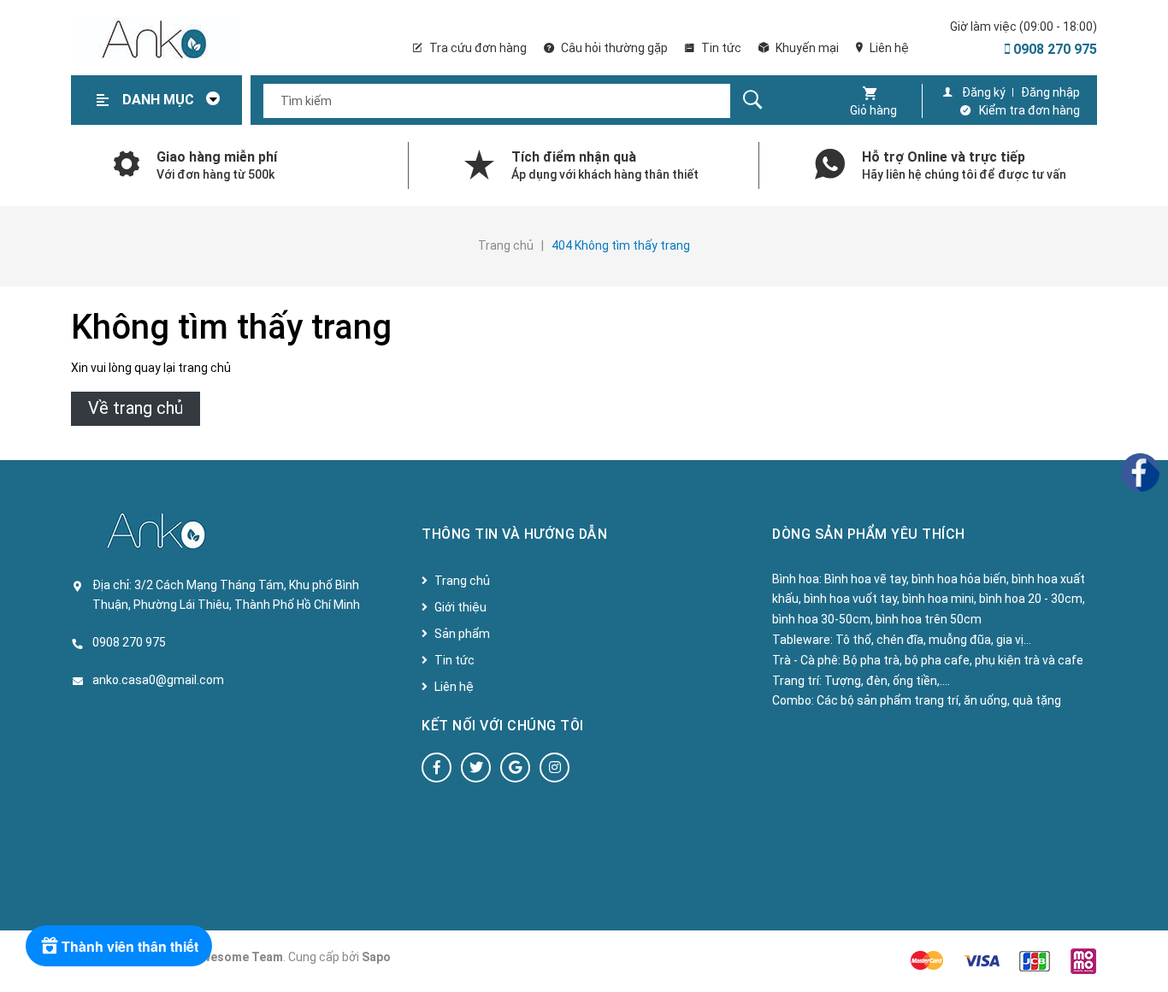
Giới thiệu (460, 607)
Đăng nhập (1050, 92)
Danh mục (160, 100)
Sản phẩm (462, 634)
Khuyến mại (806, 48)
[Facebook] (436, 767)
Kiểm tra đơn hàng (1029, 110)
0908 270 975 (1053, 49)
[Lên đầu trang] (1146, 951)
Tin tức (720, 48)
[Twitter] (476, 767)
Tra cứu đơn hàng (477, 48)
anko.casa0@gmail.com (158, 680)
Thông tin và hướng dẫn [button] (514, 534)
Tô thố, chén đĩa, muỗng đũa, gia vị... (933, 640)
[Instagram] (554, 767)
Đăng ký (984, 92)
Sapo (376, 957)
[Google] (515, 767)
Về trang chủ (135, 408)
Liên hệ (888, 48)
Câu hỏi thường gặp (613, 48)
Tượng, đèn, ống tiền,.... (887, 681)
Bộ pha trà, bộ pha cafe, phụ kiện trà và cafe (963, 660)
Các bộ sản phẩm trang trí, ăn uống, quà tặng (939, 700)
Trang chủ (462, 581)
